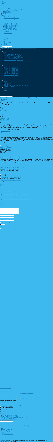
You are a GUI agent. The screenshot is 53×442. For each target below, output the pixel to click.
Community (4, 30)
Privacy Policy (26, 424)
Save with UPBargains (25, 405)
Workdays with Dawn (5, 430)
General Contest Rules (26, 426)
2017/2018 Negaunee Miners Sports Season (11, 24)
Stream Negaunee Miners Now (5, 388)
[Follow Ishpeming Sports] (7, 403)
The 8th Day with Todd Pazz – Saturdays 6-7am (12, 7)
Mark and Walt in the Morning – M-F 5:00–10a (12, 4)
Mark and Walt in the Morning (7, 429)
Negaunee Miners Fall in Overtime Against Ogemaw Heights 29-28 (14, 194)
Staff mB (1, 108)
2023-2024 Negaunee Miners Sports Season (11, 19)
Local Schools (4, 97)
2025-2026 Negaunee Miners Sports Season (11, 17)
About (3, 36)
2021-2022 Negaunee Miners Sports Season (11, 71)
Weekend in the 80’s (7, 12)
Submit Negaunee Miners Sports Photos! (10, 29)
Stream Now (4, 13)
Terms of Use (26, 425)
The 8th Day (4, 433)
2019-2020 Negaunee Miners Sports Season (11, 22)
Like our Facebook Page (8, 38)
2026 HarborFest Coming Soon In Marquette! (9, 415)
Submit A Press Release (8, 33)
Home (3, 1)
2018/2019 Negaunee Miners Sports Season (11, 23)
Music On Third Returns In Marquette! (8, 418)
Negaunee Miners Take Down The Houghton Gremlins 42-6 (12, 204)
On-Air (3, 3)
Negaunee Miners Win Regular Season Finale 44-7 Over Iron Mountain (15, 199)
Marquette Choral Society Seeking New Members (10, 416)
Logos (5, 40)
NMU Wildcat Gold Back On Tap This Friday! (9, 419)
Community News (5, 2)
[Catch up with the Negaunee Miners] (26, 393)
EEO (26, 423)
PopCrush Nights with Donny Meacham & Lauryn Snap (13, 6)
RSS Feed (5, 39)
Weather (3, 14)
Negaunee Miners (5, 15)
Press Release (6, 31)
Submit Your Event (7, 34)
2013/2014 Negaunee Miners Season (10, 28)
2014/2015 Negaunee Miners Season (10, 27)
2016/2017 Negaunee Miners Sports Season (11, 25)
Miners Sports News (7, 16)
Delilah (3, 432)
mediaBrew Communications (5, 441)
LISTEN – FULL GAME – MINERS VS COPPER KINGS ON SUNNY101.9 (13, 167)
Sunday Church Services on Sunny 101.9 (11, 10)
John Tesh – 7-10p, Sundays (8, 8)
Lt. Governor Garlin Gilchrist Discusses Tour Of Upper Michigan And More (14, 417)
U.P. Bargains (4, 44)
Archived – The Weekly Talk (9, 35)
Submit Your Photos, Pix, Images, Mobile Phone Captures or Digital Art (16, 85)
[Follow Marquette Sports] (26, 398)
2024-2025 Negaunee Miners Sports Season (11, 18)
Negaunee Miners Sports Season (7, 434)
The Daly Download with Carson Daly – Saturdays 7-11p (13, 9)
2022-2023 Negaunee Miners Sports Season (11, 70)
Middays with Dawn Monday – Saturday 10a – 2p (12, 55)
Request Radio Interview (8, 42)
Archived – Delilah (7, 11)
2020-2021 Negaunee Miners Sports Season (11, 21)
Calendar (5, 32)
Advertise (5, 43)
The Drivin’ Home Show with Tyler (8, 431)
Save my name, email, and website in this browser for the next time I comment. (14, 222)
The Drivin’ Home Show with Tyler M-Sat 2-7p (12, 56)
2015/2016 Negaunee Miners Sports (10, 26)
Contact (3, 41)
